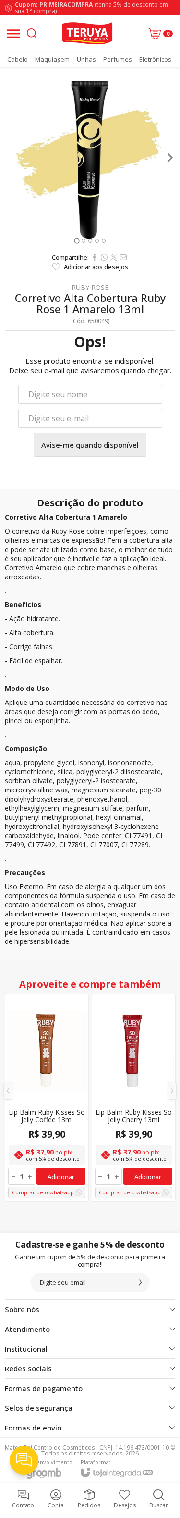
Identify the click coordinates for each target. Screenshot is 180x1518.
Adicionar (61, 1176)
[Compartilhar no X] (113, 257)
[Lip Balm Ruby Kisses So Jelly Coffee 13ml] (46, 1097)
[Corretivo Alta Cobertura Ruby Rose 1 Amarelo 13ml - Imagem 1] (90, 157)
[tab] (76, 240)
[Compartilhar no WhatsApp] (104, 257)
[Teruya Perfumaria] (87, 33)
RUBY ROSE (90, 287)
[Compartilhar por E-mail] (123, 257)
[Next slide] (169, 157)
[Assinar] (140, 1282)
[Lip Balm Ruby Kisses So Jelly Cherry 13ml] (133, 1097)
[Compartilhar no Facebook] (94, 257)
